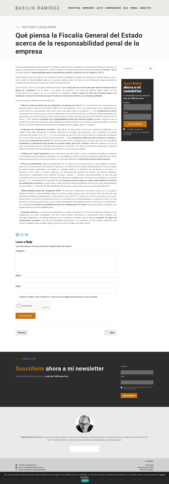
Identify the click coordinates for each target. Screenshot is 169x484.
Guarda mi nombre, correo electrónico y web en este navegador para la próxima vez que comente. (58, 297)
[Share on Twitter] (22, 235)
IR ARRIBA (149, 461)
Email (19, 286)
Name (19, 276)
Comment (21, 251)
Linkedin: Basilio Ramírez (28, 465)
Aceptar (85, 480)
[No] (166, 478)
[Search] (150, 69)
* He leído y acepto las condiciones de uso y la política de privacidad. (136, 131)
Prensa (133, 8)
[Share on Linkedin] (26, 235)
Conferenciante (113, 8)
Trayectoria (74, 8)
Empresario (88, 8)
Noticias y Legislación (39, 27)
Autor (99, 8)
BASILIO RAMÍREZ (38, 8)
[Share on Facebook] (17, 235)
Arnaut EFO (145, 8)
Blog (125, 8)
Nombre (126, 103)
